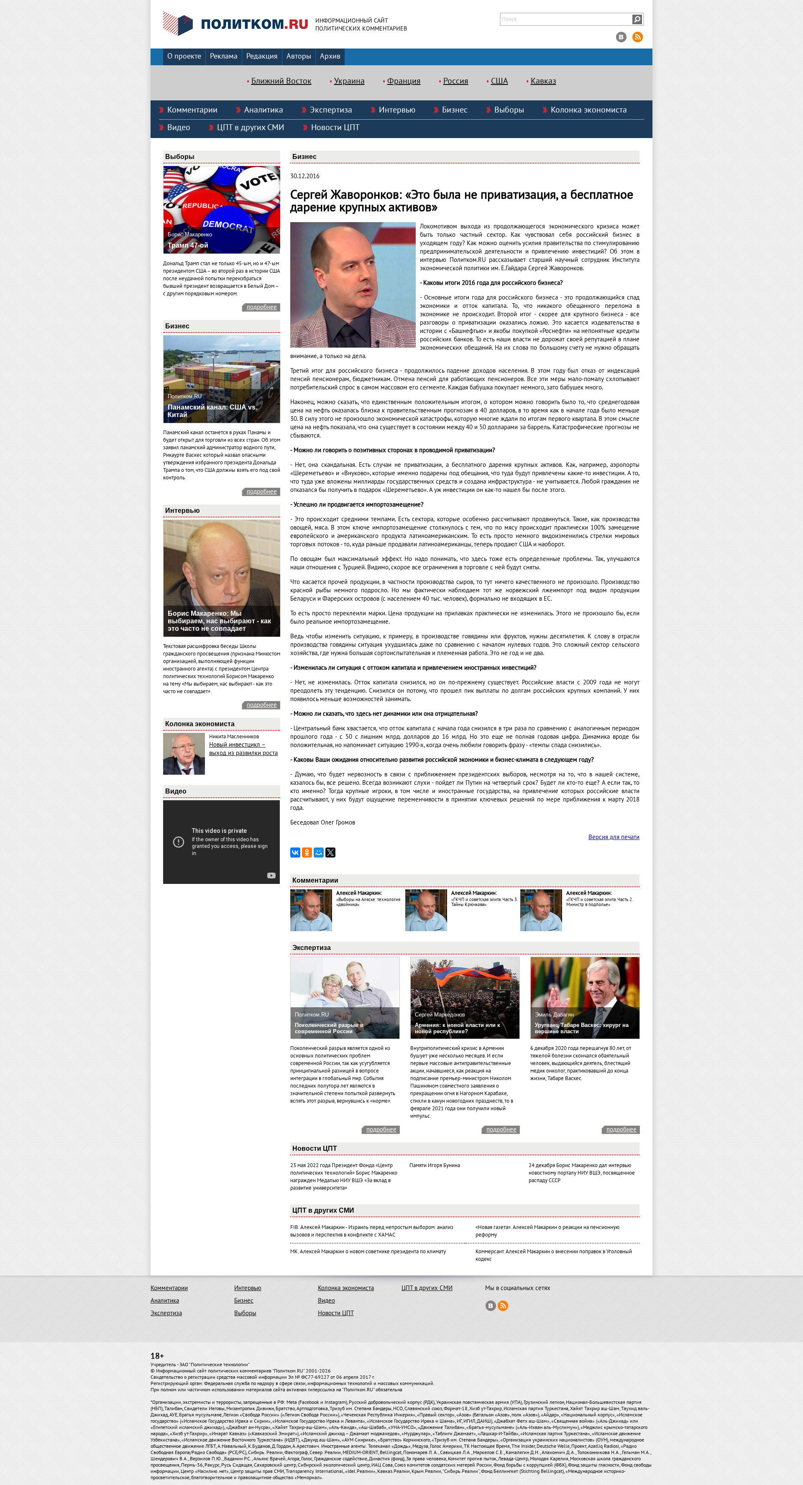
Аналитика (263, 110)
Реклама (224, 56)
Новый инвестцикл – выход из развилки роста (243, 749)
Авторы (298, 56)
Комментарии (192, 110)
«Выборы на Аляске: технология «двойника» (368, 902)
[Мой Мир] (319, 852)
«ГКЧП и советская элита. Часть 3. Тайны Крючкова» (484, 902)
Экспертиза (331, 110)
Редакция (262, 56)
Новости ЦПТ (335, 127)
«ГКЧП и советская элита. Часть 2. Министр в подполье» (599, 902)
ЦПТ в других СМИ (250, 127)
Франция (404, 81)
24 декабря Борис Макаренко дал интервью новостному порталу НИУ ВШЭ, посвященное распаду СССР (582, 1173)
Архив (330, 56)
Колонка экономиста (589, 110)
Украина (349, 81)
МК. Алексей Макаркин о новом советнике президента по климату (368, 1251)
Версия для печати (613, 837)
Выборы (509, 110)
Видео (178, 127)
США (499, 81)
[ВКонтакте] (295, 852)
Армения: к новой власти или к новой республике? (457, 1028)
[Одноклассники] (307, 852)
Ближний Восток (281, 81)
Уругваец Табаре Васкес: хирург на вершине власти (582, 1028)
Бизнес (455, 110)
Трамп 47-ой (188, 245)
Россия (455, 81)
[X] (330, 852)
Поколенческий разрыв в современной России (329, 1028)
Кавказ (543, 81)
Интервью (397, 110)
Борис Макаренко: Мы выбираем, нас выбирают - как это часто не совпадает (219, 621)
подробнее (262, 307)
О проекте (184, 56)
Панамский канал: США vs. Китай (212, 411)
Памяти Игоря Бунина (434, 1165)
